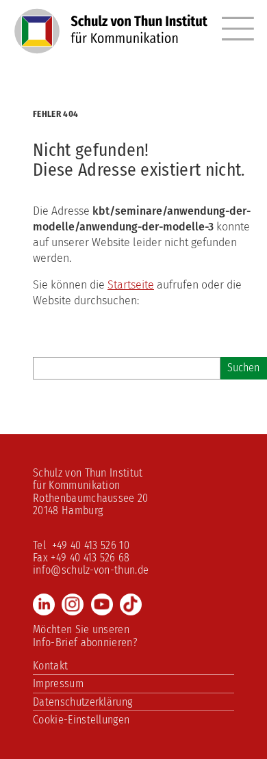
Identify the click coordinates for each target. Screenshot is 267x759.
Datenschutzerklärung (82, 701)
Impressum (58, 683)
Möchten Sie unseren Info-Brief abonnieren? (85, 635)
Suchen (243, 367)
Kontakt (50, 665)
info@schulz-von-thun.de (91, 569)
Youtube (102, 604)
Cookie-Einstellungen (81, 719)
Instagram (73, 604)
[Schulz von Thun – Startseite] (111, 39)
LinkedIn (44, 604)
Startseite (130, 284)
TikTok (131, 604)
